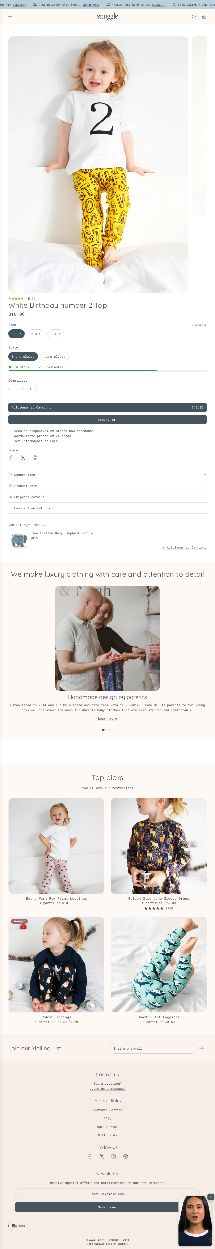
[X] (102, 1156)
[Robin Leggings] (56, 964)
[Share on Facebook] (11, 458)
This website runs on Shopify (107, 1243)
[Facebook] (90, 1156)
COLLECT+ (18, 5)
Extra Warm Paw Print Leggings (56, 898)
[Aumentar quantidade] (30, 389)
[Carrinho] (204, 17)
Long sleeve (55, 356)
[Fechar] (210, 1197)
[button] (195, 1221)
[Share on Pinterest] (35, 458)
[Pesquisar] (194, 17)
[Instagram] (114, 1156)
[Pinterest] (126, 1156)
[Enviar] (202, 1048)
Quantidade (17, 380)
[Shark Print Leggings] (159, 964)
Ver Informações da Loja (36, 441)
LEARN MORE (89, 5)
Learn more (107, 718)
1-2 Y (16, 334)
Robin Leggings (56, 1017)
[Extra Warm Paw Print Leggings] (56, 846)
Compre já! (107, 420)
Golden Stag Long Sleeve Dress (158, 898)
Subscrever (107, 1207)
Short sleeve (23, 356)
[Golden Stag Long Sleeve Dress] (159, 846)
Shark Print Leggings (159, 1017)
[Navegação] (10, 17)
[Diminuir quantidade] (14, 389)
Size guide (199, 324)
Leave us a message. (108, 1088)
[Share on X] (23, 458)
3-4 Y (55, 334)
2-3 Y (36, 334)
